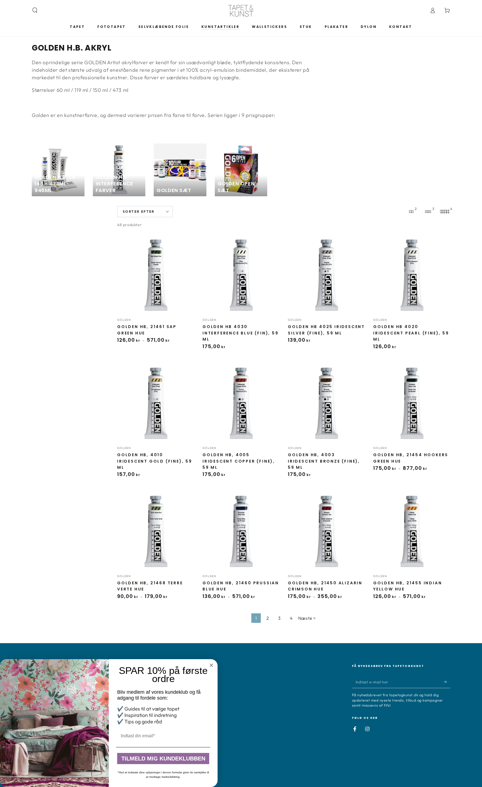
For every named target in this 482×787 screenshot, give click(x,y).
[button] (35, 10)
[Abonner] (447, 682)
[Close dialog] (211, 665)
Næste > (307, 618)
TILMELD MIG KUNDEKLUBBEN (163, 758)
